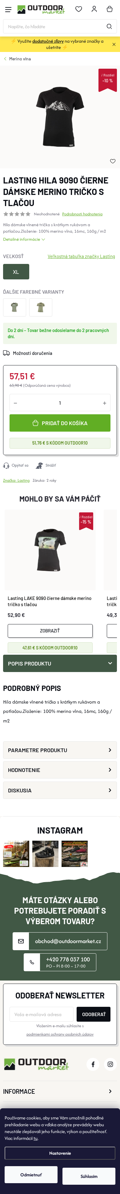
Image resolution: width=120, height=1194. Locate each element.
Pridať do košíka (65, 423)
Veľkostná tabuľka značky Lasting (81, 256)
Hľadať (109, 26)
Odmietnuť (31, 1174)
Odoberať (94, 1014)
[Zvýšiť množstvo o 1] (104, 402)
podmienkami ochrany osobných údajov (60, 1034)
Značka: (16, 480)
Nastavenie (60, 1153)
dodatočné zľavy (48, 41)
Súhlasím (89, 1176)
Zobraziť (50, 630)
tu (36, 1138)
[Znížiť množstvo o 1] (15, 402)
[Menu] (8, 9)
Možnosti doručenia (32, 353)
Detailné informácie (21, 239)
